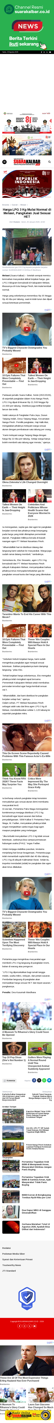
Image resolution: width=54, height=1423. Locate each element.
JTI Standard (9, 1271)
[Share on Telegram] (49, 1080)
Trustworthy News (11, 1265)
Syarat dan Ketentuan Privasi (17, 1259)
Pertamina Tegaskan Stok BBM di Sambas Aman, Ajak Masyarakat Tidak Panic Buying (36, 1181)
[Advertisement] (27, 82)
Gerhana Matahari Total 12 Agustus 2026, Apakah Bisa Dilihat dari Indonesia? (36, 1227)
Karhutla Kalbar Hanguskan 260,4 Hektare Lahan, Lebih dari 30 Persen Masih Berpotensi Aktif (13, 1097)
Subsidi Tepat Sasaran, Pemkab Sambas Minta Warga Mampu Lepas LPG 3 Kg (40, 1097)
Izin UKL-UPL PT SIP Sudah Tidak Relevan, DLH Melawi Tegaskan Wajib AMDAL (37, 1130)
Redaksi (6, 1248)
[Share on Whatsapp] (44, 1080)
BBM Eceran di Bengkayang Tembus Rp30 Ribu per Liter (36, 1196)
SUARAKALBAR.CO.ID (29, 1321)
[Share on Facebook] (34, 1080)
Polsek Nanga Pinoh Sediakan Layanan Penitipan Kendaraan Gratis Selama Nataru (38, 1147)
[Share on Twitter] (39, 1080)
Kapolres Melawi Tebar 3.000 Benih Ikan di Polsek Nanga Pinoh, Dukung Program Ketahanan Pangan (38, 1114)
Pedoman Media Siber (13, 1254)
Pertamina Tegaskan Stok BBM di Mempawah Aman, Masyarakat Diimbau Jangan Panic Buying (37, 1166)
